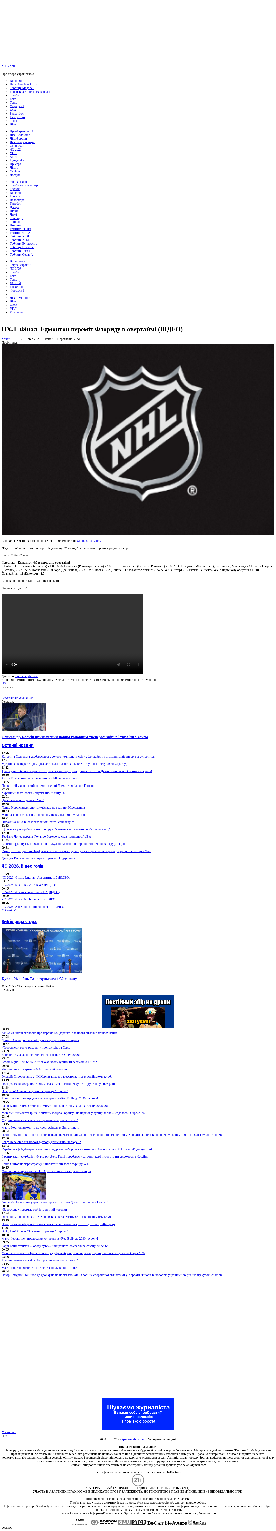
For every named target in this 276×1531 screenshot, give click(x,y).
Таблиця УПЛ (19, 236)
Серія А (15, 171)
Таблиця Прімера (22, 247)
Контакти (16, 312)
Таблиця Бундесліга (23, 243)
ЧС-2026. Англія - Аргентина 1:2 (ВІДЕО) (31, 892)
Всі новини (17, 80)
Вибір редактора (19, 921)
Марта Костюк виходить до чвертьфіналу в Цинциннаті (40, 1127)
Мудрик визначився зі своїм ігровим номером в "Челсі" (40, 1120)
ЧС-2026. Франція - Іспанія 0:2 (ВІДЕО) (29, 899)
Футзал (15, 189)
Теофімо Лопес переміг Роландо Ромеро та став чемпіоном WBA (46, 836)
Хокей (14, 110)
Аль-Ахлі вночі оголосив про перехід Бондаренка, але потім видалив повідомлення (59, 1033)
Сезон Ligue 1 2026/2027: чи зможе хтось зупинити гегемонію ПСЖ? (49, 1062)
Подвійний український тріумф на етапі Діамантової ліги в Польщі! (48, 785)
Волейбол (16, 192)
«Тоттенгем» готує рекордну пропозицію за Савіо (36, 1047)
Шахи (14, 211)
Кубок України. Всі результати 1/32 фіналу (39, 979)
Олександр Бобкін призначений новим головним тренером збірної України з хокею (75, 737)
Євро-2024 (17, 145)
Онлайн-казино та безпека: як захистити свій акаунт (38, 822)
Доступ (15, 175)
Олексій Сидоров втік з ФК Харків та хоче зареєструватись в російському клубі (57, 1076)
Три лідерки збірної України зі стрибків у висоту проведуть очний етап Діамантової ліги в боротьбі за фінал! (77, 771)
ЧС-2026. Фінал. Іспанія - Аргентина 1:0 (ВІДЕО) (36, 877)
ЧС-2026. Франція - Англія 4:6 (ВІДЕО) (29, 885)
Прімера (15, 164)
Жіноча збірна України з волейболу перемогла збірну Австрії (44, 814)
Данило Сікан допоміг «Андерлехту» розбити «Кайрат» (40, 1040)
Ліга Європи (18, 138)
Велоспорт (17, 200)
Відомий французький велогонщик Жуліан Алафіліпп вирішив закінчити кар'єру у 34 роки (64, 844)
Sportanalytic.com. (89, 540)
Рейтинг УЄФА (20, 229)
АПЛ (13, 156)
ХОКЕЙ (15, 283)
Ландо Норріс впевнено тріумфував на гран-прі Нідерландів (43, 807)
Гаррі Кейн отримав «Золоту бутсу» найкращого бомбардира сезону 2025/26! (55, 1105)
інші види (16, 218)
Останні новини (18, 745)
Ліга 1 (14, 167)
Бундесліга (17, 160)
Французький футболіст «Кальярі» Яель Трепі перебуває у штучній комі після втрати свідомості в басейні (75, 1156)
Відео (13, 124)
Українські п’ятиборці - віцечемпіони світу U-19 (35, 793)
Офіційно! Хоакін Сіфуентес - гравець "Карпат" (35, 1091)
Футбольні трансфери (25, 185)
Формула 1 (17, 106)
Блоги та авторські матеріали (30, 91)
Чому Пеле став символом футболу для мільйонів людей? (41, 1142)
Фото (13, 120)
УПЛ (13, 153)
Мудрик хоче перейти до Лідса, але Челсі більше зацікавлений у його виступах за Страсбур (64, 764)
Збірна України (20, 181)
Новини (15, 225)
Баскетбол (17, 113)
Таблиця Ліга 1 (20, 251)
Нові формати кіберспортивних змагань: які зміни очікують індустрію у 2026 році (58, 1084)
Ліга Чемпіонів (20, 135)
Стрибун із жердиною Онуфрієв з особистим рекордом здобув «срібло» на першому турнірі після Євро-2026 (76, 851)
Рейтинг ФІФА (20, 232)
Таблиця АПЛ (19, 240)
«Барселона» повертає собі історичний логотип (34, 1069)
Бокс (13, 99)
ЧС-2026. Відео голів (23, 866)
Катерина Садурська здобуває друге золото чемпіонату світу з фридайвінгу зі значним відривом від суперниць (78, 756)
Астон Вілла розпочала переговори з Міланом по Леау (39, 778)
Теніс (13, 102)
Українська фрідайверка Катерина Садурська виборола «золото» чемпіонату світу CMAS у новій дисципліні (77, 1149)
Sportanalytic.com (26, 676)
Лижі (13, 214)
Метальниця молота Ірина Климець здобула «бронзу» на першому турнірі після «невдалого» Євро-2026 (73, 1113)
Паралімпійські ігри (23, 84)
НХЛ (5, 683)
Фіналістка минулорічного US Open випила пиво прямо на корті (46, 1171)
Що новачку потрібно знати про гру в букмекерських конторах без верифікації (56, 829)
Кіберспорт (17, 117)
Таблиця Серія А (21, 254)
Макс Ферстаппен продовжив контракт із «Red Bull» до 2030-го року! (50, 1098)
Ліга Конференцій (22, 142)
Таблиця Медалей (22, 88)
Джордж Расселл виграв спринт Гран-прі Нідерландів (39, 858)
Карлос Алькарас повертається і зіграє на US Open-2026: (41, 1054)
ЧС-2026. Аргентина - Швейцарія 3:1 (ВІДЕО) (33, 906)
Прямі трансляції (21, 131)
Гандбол (15, 203)
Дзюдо (14, 207)
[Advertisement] (32, 1337)
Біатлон (15, 196)
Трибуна (15, 221)
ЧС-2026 (15, 149)
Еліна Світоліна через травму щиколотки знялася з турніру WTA (46, 1164)
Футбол (15, 95)
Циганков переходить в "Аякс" (23, 800)
